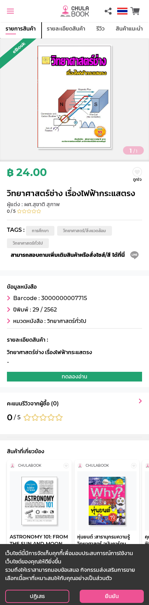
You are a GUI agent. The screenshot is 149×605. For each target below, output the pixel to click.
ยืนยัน (112, 596)
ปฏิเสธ (37, 596)
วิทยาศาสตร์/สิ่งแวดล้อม (84, 230)
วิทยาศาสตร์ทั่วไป (28, 243)
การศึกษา (40, 230)
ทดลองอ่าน (74, 376)
